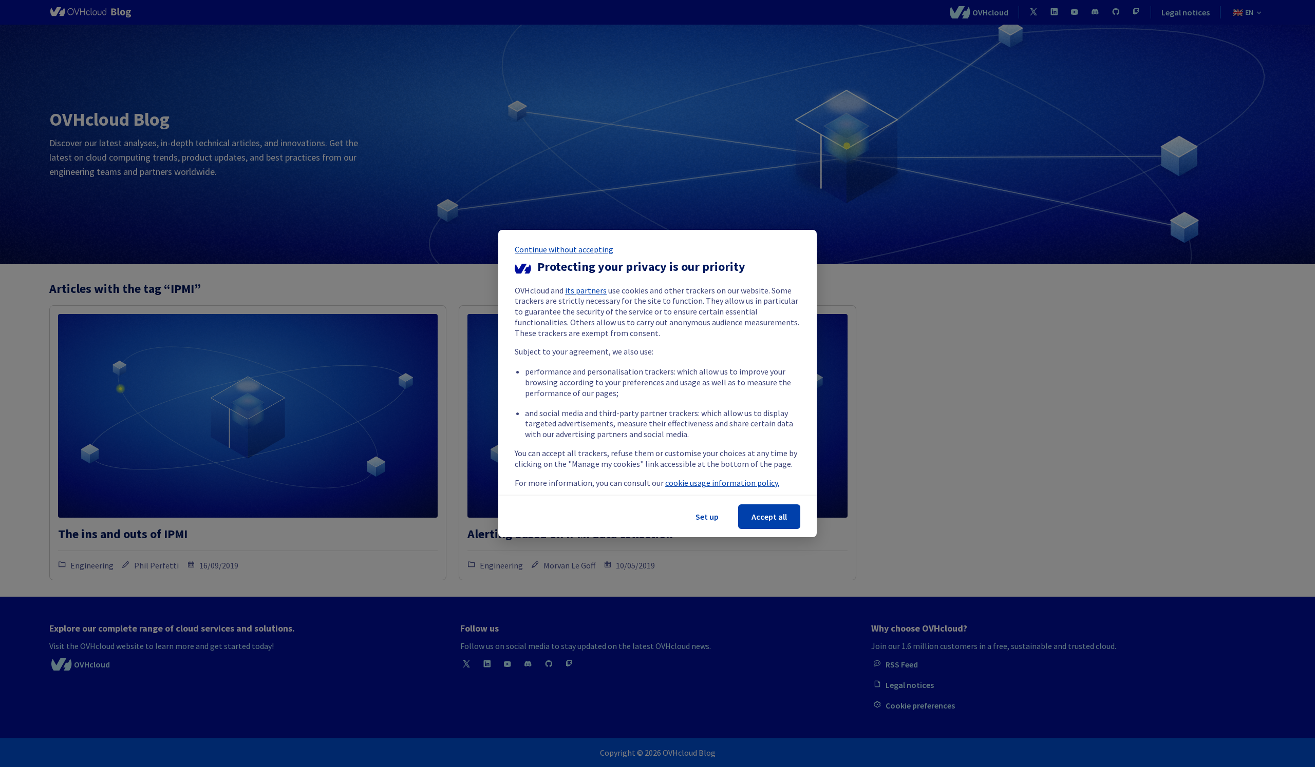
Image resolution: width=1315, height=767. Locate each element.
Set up (707, 517)
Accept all (769, 517)
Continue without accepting (564, 249)
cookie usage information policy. (722, 483)
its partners (586, 290)
